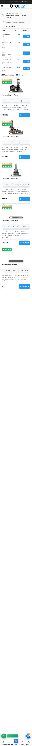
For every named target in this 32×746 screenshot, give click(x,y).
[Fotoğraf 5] (17, 175)
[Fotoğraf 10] (21, 91)
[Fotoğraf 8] (19, 91)
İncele (27, 36)
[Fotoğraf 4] (16, 175)
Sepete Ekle (25, 115)
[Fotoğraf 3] (13, 91)
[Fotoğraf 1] (11, 91)
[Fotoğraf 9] (20, 91)
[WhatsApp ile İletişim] (3, 736)
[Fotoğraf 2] (12, 91)
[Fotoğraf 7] (18, 91)
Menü (2, 6)
